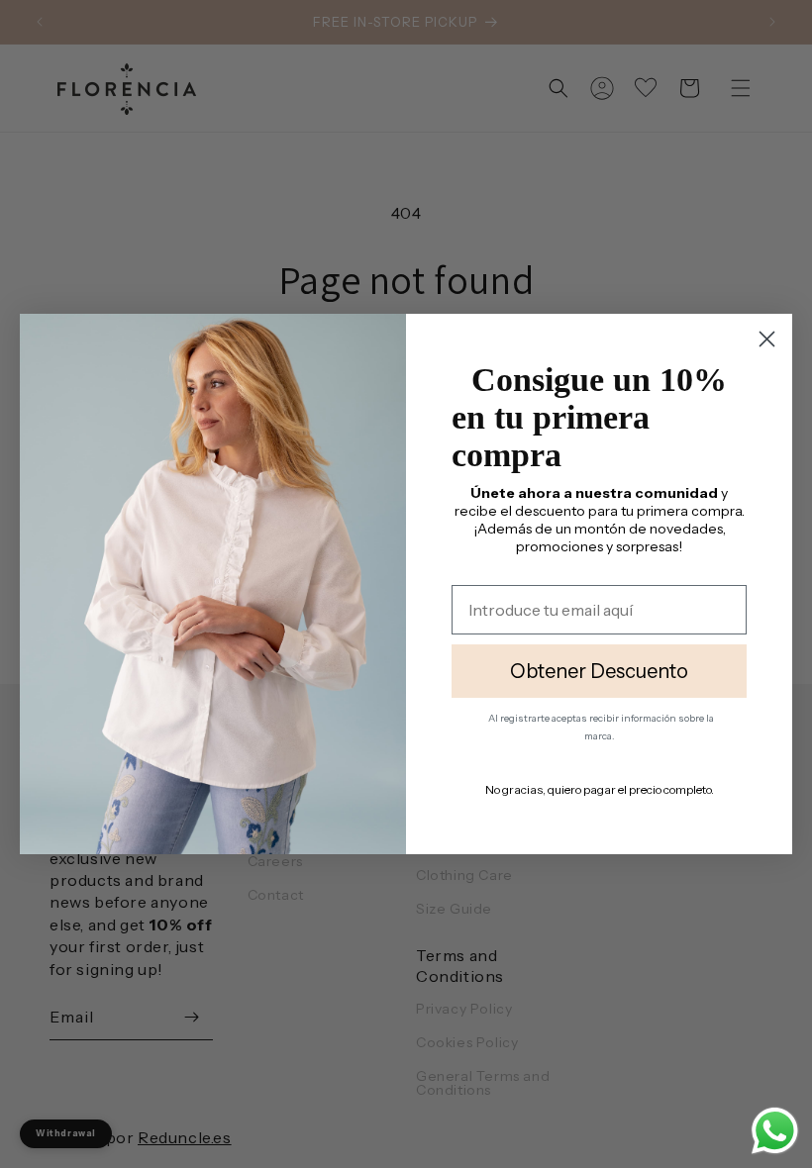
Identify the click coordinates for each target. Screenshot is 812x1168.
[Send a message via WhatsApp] (775, 1131)
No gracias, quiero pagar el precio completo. (599, 800)
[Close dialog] (767, 332)
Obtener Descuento (599, 682)
